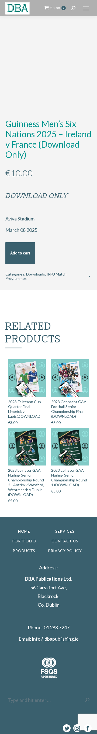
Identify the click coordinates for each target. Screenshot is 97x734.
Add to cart (20, 253)
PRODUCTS (24, 550)
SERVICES (65, 531)
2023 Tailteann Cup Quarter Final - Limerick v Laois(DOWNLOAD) (24, 409)
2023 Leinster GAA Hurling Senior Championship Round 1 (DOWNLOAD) (69, 477)
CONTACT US (64, 541)
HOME (24, 531)
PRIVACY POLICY (65, 550)
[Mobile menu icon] (86, 8)
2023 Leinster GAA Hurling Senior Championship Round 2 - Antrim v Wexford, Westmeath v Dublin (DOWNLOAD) (26, 482)
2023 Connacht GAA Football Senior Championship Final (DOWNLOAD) (68, 409)
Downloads (35, 274)
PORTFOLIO (24, 541)
